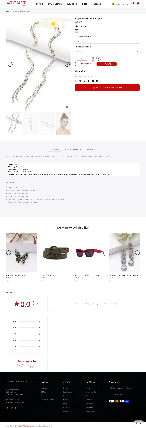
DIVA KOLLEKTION (55, 4)
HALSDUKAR (96, 4)
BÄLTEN (85, 4)
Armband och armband (47, 400)
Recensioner (91, 149)
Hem (7, 11)
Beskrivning (55, 149)
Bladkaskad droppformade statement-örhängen (124, 275)
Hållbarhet (89, 407)
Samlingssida (67, 392)
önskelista (66, 407)
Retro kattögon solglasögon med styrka (87, 275)
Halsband (43, 392)
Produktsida (67, 396)
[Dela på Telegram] (93, 81)
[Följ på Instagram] (12, 407)
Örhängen (43, 388)
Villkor (88, 388)
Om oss (65, 400)
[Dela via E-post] (97, 81)
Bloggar (65, 403)
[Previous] (10, 64)
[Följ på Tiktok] (16, 407)
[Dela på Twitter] (80, 81)
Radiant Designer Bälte (47, 275)
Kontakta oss (90, 403)
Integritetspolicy (91, 392)
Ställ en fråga (80, 71)
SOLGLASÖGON (72, 4)
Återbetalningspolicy (92, 396)
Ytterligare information (73, 149)
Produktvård (67, 411)
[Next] (67, 64)
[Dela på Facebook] (76, 81)
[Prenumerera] (135, 394)
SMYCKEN (40, 4)
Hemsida (66, 388)
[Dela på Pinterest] (84, 81)
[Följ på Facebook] (7, 407)
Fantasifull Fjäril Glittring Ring (16, 275)
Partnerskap (90, 411)
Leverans (89, 400)
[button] (116, 4)
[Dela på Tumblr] (89, 81)
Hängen (42, 396)
